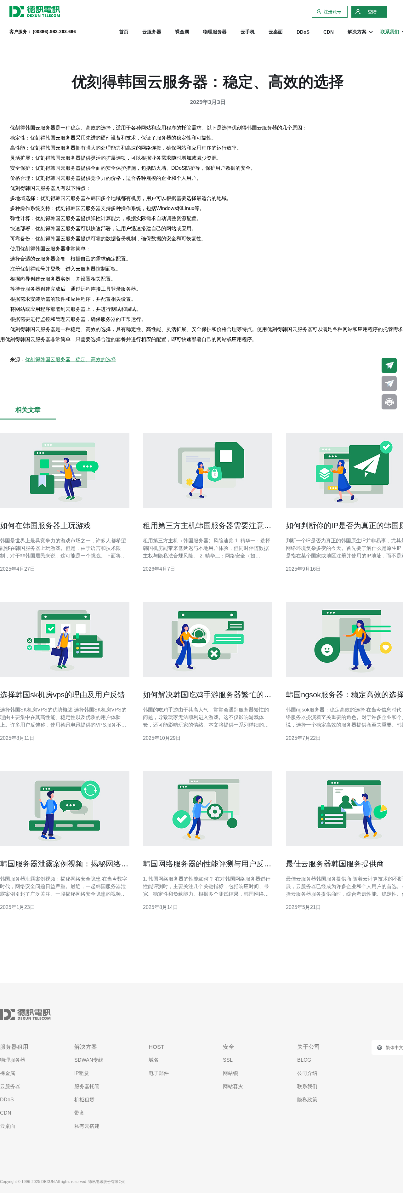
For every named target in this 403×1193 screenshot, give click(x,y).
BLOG (304, 1060)
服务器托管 (86, 1086)
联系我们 (307, 1086)
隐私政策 (307, 1099)
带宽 (79, 1113)
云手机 (248, 31)
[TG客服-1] (389, 365)
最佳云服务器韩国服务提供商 (335, 863)
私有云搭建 (86, 1126)
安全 (228, 1047)
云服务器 (151, 31)
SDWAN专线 (88, 1060)
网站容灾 (233, 1086)
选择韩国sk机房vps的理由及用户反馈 (62, 694)
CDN (328, 32)
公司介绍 (307, 1073)
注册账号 (332, 11)
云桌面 (276, 31)
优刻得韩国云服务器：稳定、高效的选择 (70, 359)
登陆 (372, 11)
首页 (123, 31)
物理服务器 (215, 31)
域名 (154, 1060)
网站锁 (230, 1073)
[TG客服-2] (389, 383)
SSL (228, 1060)
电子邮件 (159, 1073)
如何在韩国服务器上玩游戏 (45, 525)
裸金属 (182, 31)
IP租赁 (81, 1073)
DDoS (303, 32)
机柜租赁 (84, 1099)
